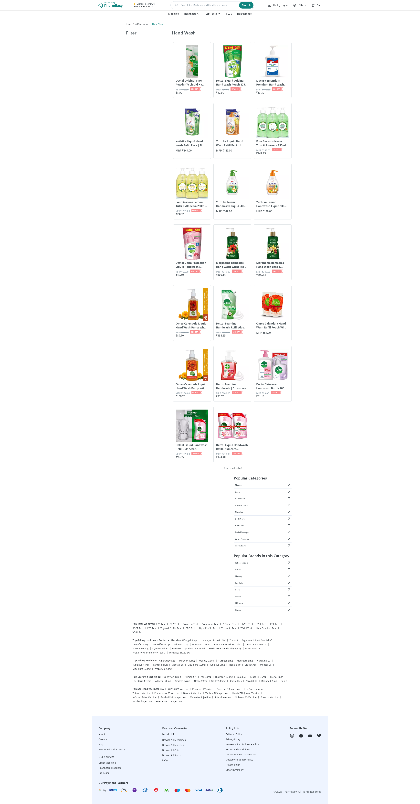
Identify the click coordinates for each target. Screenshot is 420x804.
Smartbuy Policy (234, 769)
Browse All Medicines (174, 739)
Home (129, 23)
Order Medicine (107, 762)
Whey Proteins (242, 539)
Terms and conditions (238, 749)
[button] (212, 5)
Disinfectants (241, 505)
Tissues (238, 485)
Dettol (238, 569)
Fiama (238, 609)
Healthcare (190, 13)
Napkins (239, 512)
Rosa (237, 589)
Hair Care (239, 525)
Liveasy (238, 576)
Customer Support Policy (239, 759)
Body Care (240, 518)
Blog (100, 744)
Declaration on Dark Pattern (241, 754)
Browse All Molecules (174, 745)
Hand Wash (157, 23)
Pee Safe (239, 583)
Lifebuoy (239, 603)
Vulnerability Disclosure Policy (242, 744)
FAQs (165, 760)
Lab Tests (211, 13)
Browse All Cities (171, 750)
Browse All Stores (171, 755)
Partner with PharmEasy (111, 749)
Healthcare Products (109, 767)
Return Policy (233, 764)
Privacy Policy (233, 739)
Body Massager (242, 532)
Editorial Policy (234, 734)
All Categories (142, 23)
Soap (237, 491)
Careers (102, 739)
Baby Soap (240, 498)
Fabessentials (241, 562)
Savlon (238, 596)
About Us (103, 734)
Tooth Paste (240, 545)
